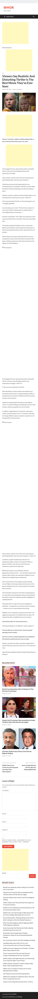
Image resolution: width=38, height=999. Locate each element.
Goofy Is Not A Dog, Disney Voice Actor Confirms (18, 982)
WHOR (9, 7)
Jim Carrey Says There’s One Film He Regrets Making (19, 940)
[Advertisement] (15, 33)
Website (5, 830)
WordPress (12, 997)
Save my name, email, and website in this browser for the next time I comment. (16, 841)
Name (4, 814)
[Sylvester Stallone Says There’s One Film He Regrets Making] (19, 739)
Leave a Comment (17, 89)
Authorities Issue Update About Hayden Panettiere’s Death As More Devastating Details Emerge (17, 935)
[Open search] (33, 17)
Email (4, 822)
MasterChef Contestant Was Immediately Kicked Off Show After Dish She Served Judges (18, 721)
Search (4, 873)
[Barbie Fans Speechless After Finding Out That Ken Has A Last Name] (19, 677)
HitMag (20, 997)
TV (3, 73)
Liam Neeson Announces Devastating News (16, 973)
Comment (6, 790)
